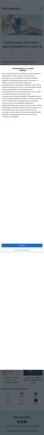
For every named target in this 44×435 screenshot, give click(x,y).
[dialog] (22, 217)
